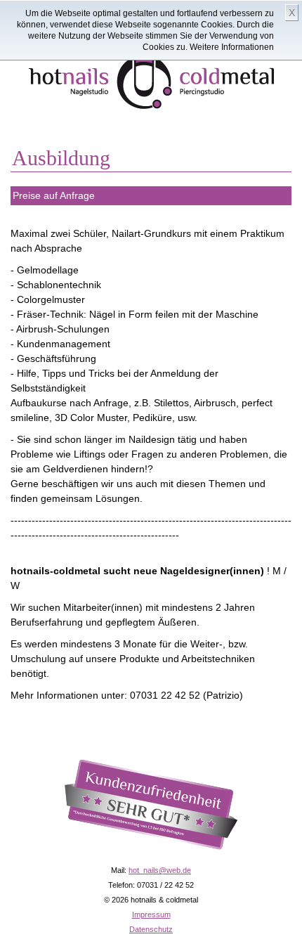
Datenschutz (151, 929)
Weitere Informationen (232, 47)
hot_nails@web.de (160, 870)
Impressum (151, 914)
